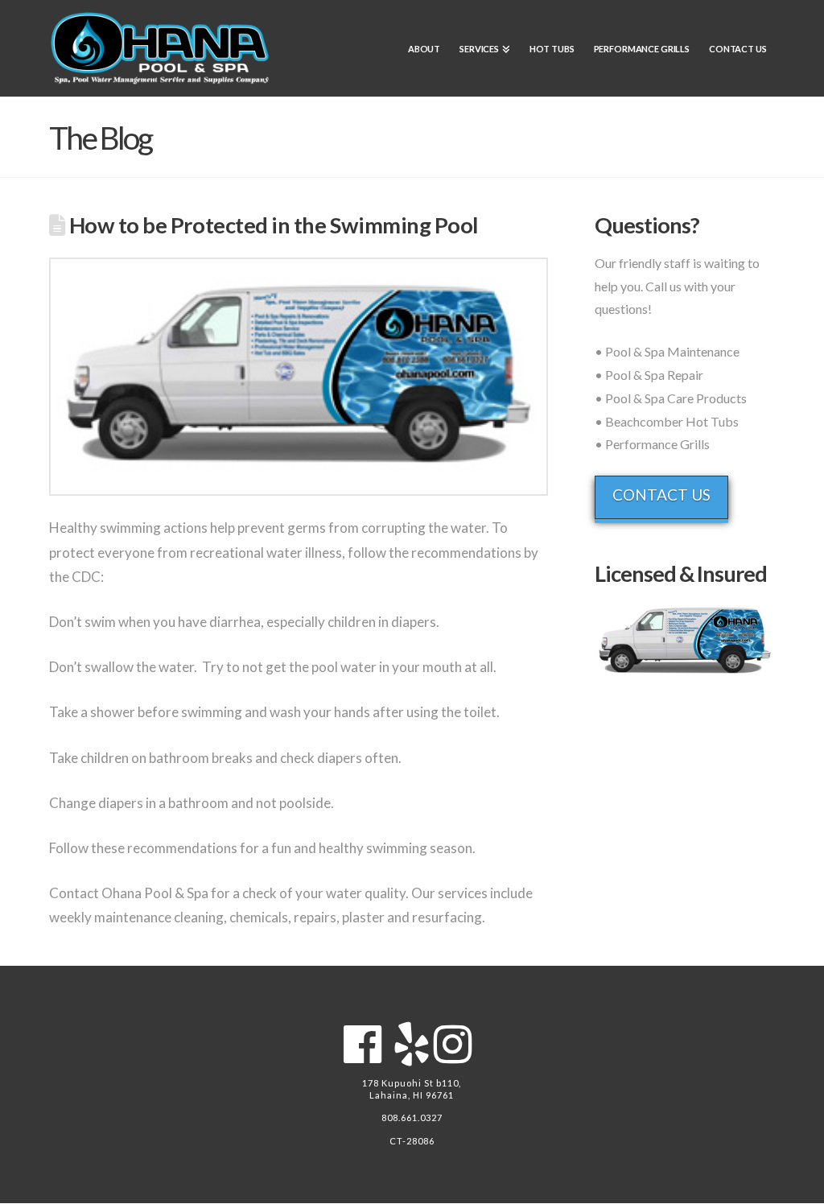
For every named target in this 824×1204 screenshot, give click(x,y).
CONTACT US (661, 494)
